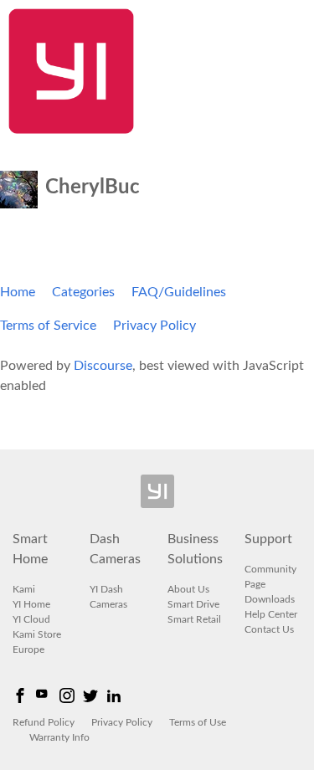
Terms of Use (197, 722)
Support (268, 539)
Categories (83, 292)
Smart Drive (193, 604)
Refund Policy (44, 722)
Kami (24, 589)
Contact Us (269, 629)
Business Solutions (195, 549)
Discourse (103, 365)
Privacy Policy (154, 325)
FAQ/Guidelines (178, 292)
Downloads (270, 599)
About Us (188, 589)
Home (17, 292)
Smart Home (30, 549)
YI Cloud (31, 619)
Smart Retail (194, 619)
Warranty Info (59, 737)
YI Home (31, 604)
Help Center (271, 614)
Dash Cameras (115, 549)
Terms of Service (48, 325)
